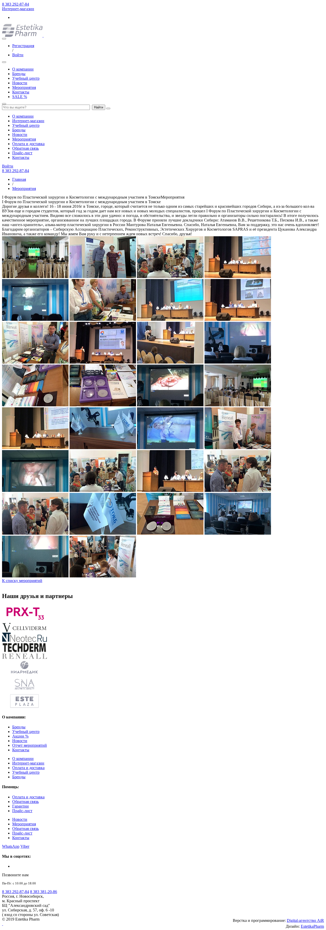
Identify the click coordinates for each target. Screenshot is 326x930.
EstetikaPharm (312, 926)
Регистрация (23, 46)
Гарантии (20, 806)
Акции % (20, 736)
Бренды (18, 74)
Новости (19, 83)
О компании (23, 69)
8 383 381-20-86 (43, 892)
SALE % (19, 96)
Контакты (20, 92)
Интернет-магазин (18, 9)
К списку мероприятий (22, 580)
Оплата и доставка (28, 144)
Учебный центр (25, 78)
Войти (17, 55)
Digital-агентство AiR (305, 920)
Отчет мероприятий (29, 745)
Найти (98, 107)
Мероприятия (24, 87)
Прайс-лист (22, 153)
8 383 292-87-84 (15, 4)
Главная (19, 179)
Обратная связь (25, 148)
